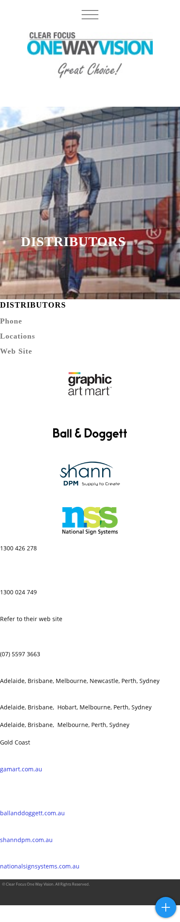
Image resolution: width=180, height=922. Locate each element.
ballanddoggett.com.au (32, 813)
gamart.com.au (21, 769)
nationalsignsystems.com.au (40, 866)
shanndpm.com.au (26, 840)
